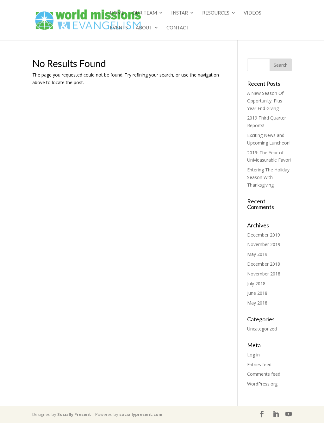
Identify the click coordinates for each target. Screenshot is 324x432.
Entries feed (259, 364)
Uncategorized (262, 329)
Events (119, 27)
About (144, 27)
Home (117, 12)
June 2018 (257, 293)
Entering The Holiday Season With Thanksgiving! (268, 177)
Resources (215, 12)
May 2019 (257, 254)
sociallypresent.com (140, 414)
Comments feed (263, 374)
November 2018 (263, 274)
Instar (179, 12)
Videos (252, 12)
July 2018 (256, 284)
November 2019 (263, 244)
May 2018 (257, 303)
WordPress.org (262, 384)
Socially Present (74, 414)
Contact (177, 27)
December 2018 (263, 264)
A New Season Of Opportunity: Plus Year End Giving (265, 100)
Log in (253, 355)
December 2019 (263, 235)
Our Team (144, 12)
